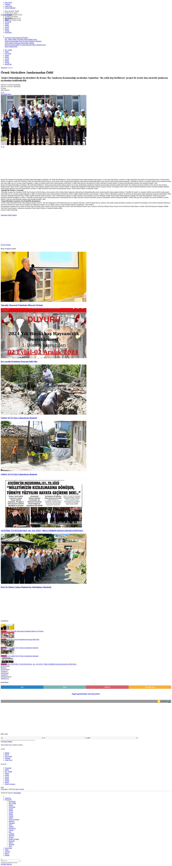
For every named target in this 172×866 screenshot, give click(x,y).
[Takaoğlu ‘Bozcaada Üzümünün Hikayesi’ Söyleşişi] (43, 301)
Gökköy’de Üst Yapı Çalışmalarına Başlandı (19, 418)
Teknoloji (38, 41)
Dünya (34, 45)
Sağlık (7, 20)
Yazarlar (7, 851)
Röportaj (7, 45)
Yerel (6, 43)
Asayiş (7, 27)
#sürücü (14, 215)
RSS (15, 46)
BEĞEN (3, 668)
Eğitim (7, 25)
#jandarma (4, 215)
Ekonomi (29, 45)
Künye (7, 46)
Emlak (7, 29)
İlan (26, 43)
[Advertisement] (60, 163)
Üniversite (8, 22)
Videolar (7, 4)
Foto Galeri (8, 2)
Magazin (39, 45)
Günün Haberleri (10, 8)
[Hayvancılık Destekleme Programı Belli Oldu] (43, 357)
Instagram (19, 37)
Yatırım (22, 43)
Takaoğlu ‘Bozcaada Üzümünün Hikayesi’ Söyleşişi (22, 305)
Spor (44, 45)
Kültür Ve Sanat (20, 45)
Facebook (8, 37)
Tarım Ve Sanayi (23, 41)
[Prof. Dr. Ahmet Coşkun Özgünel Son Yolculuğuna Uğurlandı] (43, 583)
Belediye (32, 41)
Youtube (25, 37)
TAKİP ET (4, 671)
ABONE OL (5, 678)
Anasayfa (4, 67)
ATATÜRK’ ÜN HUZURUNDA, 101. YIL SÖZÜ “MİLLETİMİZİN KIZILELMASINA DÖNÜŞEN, (42, 531)
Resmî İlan (8, 32)
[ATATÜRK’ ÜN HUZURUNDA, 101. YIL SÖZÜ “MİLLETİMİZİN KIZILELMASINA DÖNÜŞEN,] (43, 527)
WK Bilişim (17, 793)
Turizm (7, 31)
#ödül (9, 215)
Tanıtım (10, 43)
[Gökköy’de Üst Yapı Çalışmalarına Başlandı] (43, 414)
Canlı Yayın (8, 6)
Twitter (13, 37)
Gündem (31, 43)
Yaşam (7, 23)
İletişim (11, 46)
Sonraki (8, 245)
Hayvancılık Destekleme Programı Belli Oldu (19, 361)
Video (7, 850)
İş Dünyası (16, 43)
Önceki (3, 245)
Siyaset (12, 45)
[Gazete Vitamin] (6, 15)
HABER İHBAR (6, 864)
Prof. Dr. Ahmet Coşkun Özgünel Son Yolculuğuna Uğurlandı (26, 587)
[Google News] (6, 94)
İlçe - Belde (8, 18)
